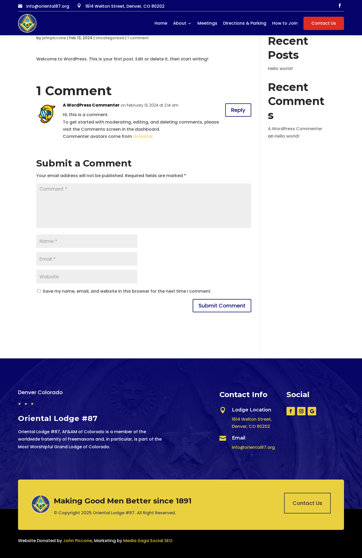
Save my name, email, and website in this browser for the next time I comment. (127, 291)
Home (160, 23)
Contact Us (323, 23)
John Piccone (77, 541)
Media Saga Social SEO (148, 541)
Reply (238, 110)
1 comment (138, 38)
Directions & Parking (244, 23)
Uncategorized (110, 38)
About (179, 23)
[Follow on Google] (312, 411)
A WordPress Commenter (91, 105)
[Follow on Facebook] (339, 5)
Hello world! (280, 68)
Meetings (207, 23)
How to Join (285, 23)
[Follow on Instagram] (301, 411)
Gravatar (143, 136)
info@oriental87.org (253, 447)
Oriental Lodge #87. (114, 513)
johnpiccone (54, 38)
